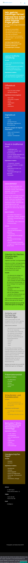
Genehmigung (23, 562)
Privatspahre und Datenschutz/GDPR (15, 544)
